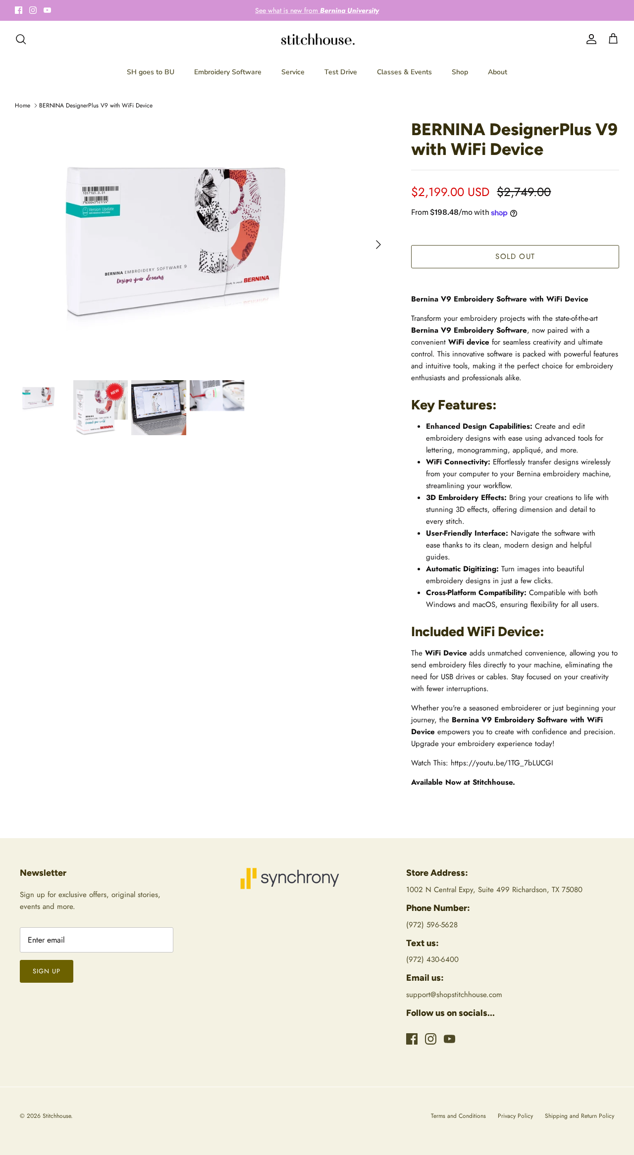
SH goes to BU (150, 72)
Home (22, 105)
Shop (460, 72)
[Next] (378, 244)
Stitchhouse (57, 1115)
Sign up (46, 971)
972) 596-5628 (433, 924)
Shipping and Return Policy (579, 1115)
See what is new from (317, 10)
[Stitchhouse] (317, 39)
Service (293, 72)
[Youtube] (47, 10)
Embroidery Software (228, 72)
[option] (202, 244)
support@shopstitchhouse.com (454, 994)
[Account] (589, 39)
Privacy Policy (515, 1115)
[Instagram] (33, 10)
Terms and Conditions (458, 1115)
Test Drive (340, 72)
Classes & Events (404, 72)
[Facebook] (18, 10)
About (497, 72)
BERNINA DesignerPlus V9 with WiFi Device (96, 105)
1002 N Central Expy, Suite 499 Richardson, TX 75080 (494, 889)
